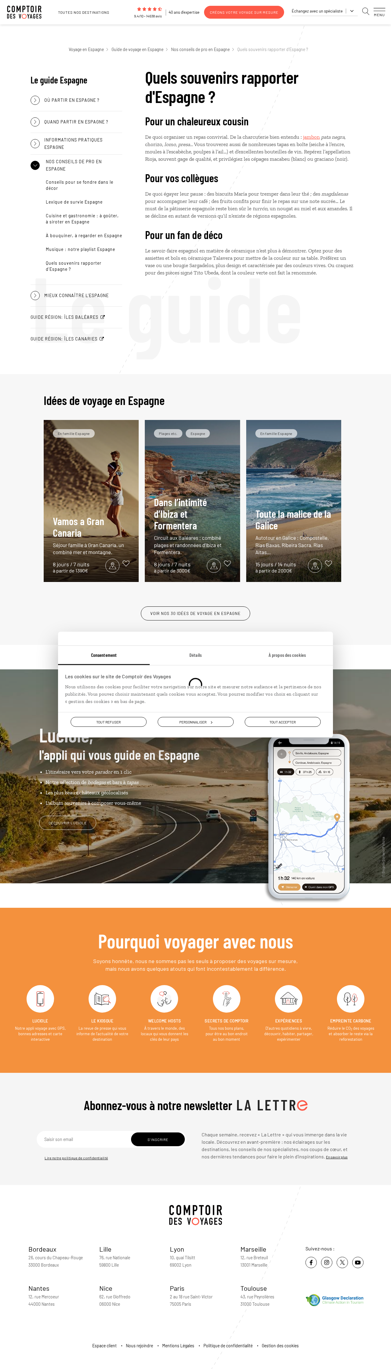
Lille (105, 1249)
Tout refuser (108, 721)
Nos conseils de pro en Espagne (200, 49)
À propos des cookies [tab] (287, 654)
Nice (105, 1288)
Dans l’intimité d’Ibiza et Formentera (187, 525)
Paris (177, 1288)
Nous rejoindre (139, 1345)
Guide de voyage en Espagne (137, 49)
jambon (311, 137)
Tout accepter (282, 721)
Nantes (38, 1288)
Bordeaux (42, 1249)
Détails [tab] (195, 654)
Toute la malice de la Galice (293, 531)
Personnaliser (192, 721)
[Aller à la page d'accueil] (27, 12)
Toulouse (253, 1288)
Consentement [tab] (104, 654)
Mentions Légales (178, 1345)
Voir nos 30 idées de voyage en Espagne (195, 613)
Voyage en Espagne (86, 49)
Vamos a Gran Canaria (88, 535)
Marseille (253, 1249)
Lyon (177, 1249)
